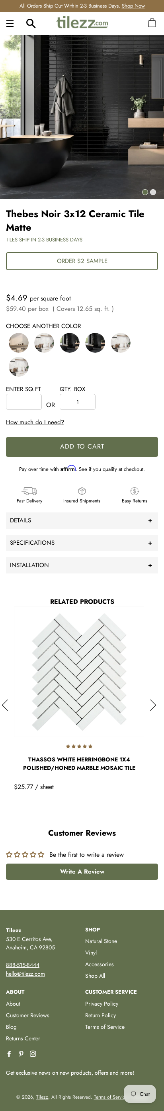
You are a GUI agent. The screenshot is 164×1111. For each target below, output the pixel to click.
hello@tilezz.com (25, 974)
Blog (11, 1027)
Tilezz (42, 1097)
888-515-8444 (22, 965)
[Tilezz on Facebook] (10, 1054)
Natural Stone (101, 941)
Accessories (99, 964)
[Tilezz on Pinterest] (22, 1054)
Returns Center (23, 1038)
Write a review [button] (82, 871)
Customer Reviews (27, 1015)
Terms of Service (105, 1027)
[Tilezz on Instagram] (34, 1054)
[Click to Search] (31, 23)
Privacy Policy (101, 1004)
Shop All (95, 976)
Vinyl (91, 953)
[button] (18, 343)
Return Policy (100, 1015)
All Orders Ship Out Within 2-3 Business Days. (82, 6)
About (13, 1004)
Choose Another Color (43, 326)
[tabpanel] (82, 117)
